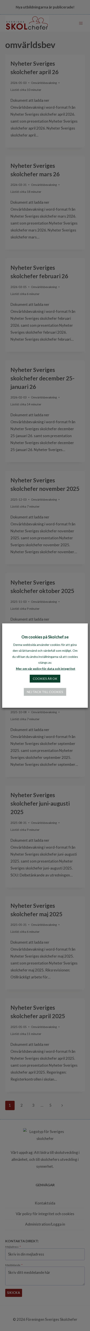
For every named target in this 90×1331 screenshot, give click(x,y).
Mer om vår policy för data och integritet (45, 668)
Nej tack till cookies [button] (45, 692)
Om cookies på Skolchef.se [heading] (45, 636)
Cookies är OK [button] (45, 678)
